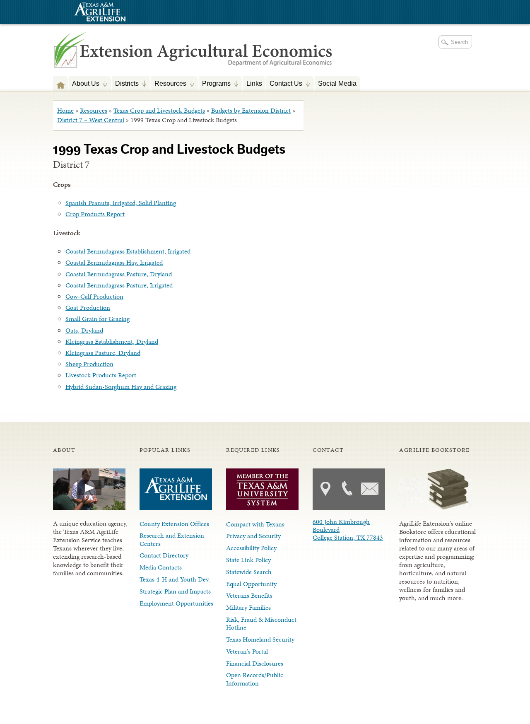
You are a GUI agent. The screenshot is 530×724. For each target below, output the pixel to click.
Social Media (337, 83)
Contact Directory (164, 555)
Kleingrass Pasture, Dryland (102, 352)
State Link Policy (248, 560)
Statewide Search (249, 572)
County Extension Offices (174, 524)
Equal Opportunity (251, 584)
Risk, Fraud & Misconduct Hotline (261, 623)
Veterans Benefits (249, 595)
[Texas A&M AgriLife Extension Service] (98, 13)
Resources (168, 84)
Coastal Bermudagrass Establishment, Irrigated (127, 251)
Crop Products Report (95, 214)
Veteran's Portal (247, 651)
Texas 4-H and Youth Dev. (175, 579)
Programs (215, 84)
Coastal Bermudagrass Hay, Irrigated (114, 262)
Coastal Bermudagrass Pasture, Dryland (118, 274)
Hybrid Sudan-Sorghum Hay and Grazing (120, 386)
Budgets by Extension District (251, 110)
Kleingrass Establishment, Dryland (111, 341)
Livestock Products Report (100, 375)
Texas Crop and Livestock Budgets (159, 110)
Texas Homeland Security (260, 639)
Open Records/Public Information (254, 679)
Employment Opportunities (176, 603)
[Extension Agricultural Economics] (193, 58)
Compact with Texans (255, 524)
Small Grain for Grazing (97, 318)
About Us (84, 84)
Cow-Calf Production (94, 296)
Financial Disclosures (254, 663)
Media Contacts (161, 567)
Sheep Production (89, 364)
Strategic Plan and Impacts (175, 591)
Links (254, 83)
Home (65, 110)
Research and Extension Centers (172, 539)
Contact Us (284, 84)
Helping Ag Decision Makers (60, 83)
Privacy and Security (253, 536)
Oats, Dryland (84, 330)
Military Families (248, 607)
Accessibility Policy (251, 548)
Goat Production (87, 307)
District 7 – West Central (90, 120)
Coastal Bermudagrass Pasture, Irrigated (119, 285)
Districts (125, 84)
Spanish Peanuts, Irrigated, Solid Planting (120, 203)
